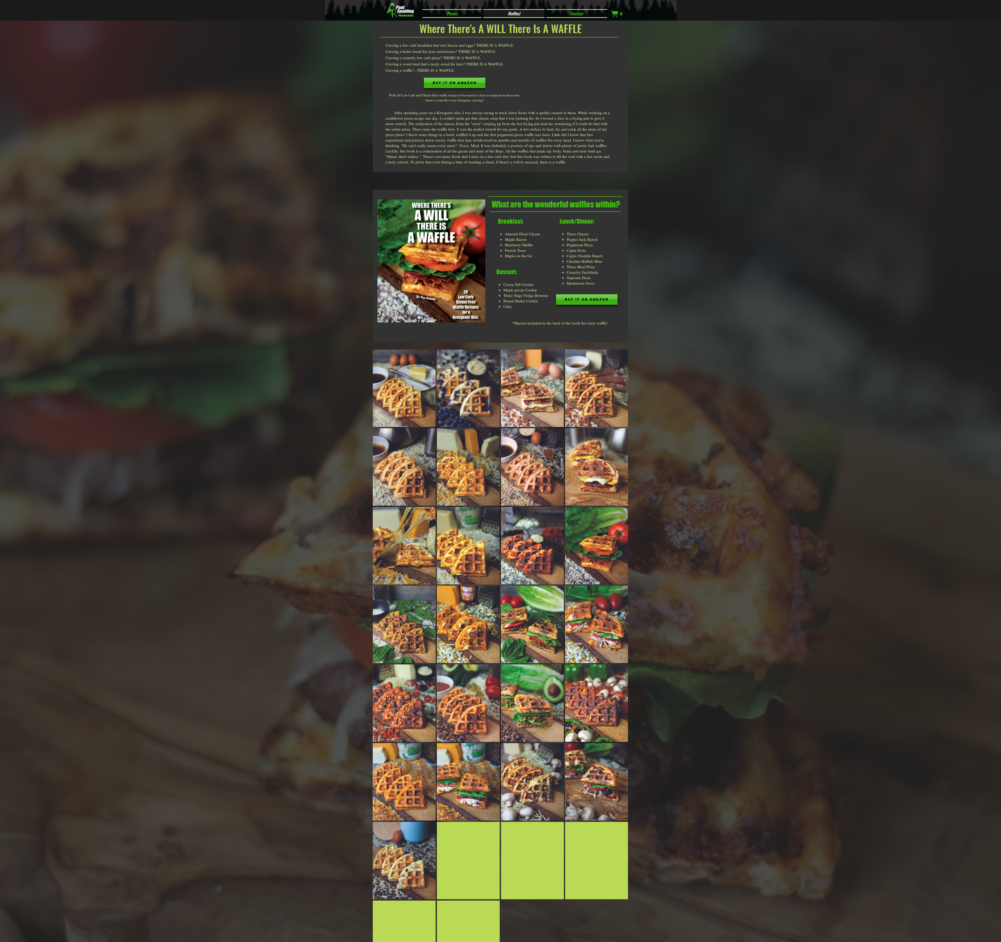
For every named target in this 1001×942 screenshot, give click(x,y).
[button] (617, 13)
